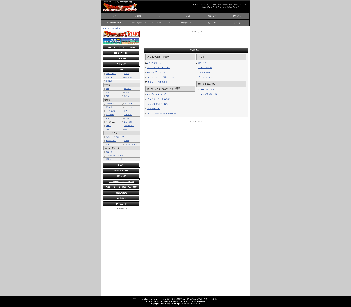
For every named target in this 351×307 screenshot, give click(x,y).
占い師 (126, 118)
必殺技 (126, 74)
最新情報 (138, 16)
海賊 (125, 129)
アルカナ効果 (153, 108)
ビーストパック (205, 77)
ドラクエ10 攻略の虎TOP (112, 28)
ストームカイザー (130, 144)
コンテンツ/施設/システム (138, 23)
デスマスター (129, 126)
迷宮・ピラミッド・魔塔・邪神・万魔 (121, 187)
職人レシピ (212, 23)
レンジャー (128, 104)
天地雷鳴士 (128, 122)
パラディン (110, 104)
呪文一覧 (109, 152)
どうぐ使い (128, 115)
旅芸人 (126, 96)
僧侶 (107, 92)
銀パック (202, 63)
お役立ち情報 (121, 193)
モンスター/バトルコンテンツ (163, 23)
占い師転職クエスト (156, 72)
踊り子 (108, 118)
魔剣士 (108, 129)
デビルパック (204, 72)
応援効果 (109, 81)
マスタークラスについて (115, 137)
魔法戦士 (109, 107)
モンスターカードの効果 (158, 99)
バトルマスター (111, 111)
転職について (111, 74)
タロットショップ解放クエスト (161, 77)
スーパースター (130, 107)
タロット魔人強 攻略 (207, 94)
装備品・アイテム (121, 171)
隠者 (107, 144)
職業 (121, 70)
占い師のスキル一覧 (156, 94)
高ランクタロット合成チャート (162, 104)
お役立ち (237, 23)
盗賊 (107, 96)
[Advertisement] (196, 39)
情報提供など (121, 198)
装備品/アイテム (187, 23)
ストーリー (163, 16)
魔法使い (127, 89)
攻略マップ (212, 16)
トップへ (114, 16)
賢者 (125, 111)
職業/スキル (237, 16)
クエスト (187, 16)
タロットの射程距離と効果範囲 (161, 113)
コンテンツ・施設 (121, 53)
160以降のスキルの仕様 (114, 156)
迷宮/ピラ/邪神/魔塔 (114, 23)
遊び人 (108, 126)
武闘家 (126, 92)
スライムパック (205, 67)
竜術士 (126, 141)
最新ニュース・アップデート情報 (121, 47)
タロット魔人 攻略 (206, 89)
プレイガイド (121, 204)
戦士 (107, 89)
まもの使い (110, 115)
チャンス (109, 77)
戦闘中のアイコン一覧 (114, 159)
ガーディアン (111, 141)
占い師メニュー (196, 50)
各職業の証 (128, 77)
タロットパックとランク (158, 67)
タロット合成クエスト (157, 82)
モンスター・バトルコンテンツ (121, 182)
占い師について (154, 63)
